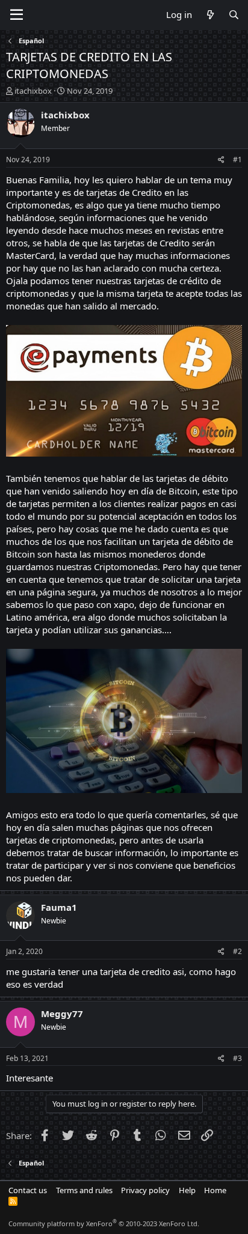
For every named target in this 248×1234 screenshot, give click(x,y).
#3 (237, 1058)
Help (187, 1190)
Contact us (27, 1190)
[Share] (221, 160)
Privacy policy (145, 1190)
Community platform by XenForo (103, 1223)
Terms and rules (84, 1190)
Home (215, 1190)
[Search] (234, 15)
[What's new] (210, 15)
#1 (237, 159)
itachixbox (33, 90)
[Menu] (16, 15)
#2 (237, 951)
